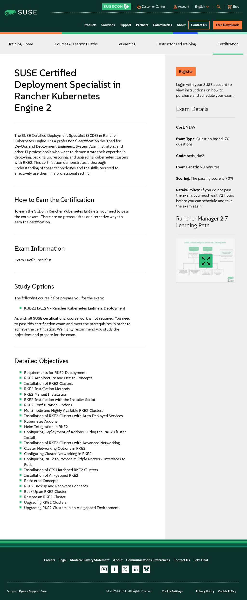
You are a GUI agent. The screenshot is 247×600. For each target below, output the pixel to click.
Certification (228, 44)
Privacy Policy (205, 591)
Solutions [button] (108, 25)
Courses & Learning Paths (76, 44)
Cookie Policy (227, 591)
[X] (125, 569)
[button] (117, 5)
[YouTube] (104, 569)
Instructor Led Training (176, 44)
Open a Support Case (33, 591)
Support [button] (125, 25)
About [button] (181, 25)
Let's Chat (200, 560)
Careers (49, 560)
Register (186, 71)
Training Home (20, 44)
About (118, 560)
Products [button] (90, 25)
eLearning (127, 44)
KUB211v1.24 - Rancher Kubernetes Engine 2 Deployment (74, 308)
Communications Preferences (148, 560)
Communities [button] (162, 25)
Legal (63, 560)
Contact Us (181, 560)
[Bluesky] (146, 569)
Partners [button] (142, 25)
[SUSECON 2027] (116, 6)
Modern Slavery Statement (90, 560)
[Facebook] (114, 569)
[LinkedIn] (135, 569)
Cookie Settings (172, 591)
